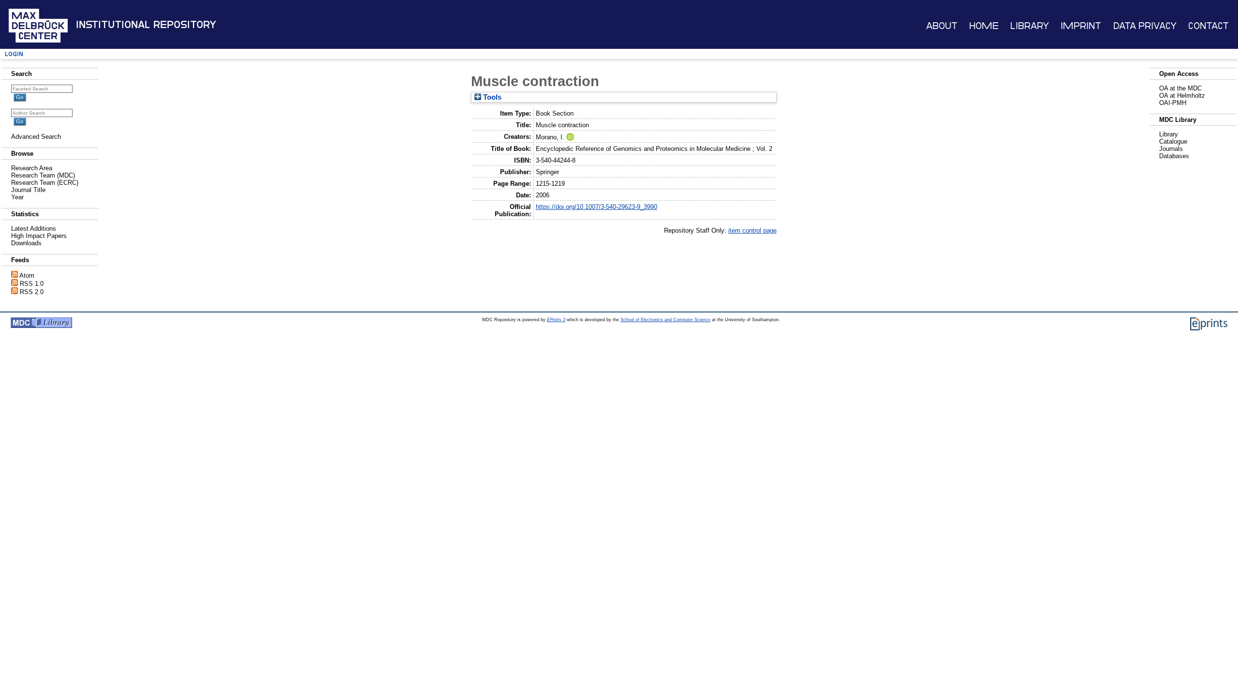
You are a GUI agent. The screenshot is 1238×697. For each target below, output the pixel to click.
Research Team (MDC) (43, 175)
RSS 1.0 (32, 283)
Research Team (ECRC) (44, 182)
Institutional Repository (146, 25)
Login (14, 54)
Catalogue (1173, 141)
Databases (1174, 156)
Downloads (26, 243)
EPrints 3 (556, 319)
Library (1029, 25)
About (942, 25)
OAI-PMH (1172, 102)
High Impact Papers (39, 235)
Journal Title (28, 189)
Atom (26, 275)
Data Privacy (1145, 25)
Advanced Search (36, 136)
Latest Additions (33, 228)
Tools (491, 97)
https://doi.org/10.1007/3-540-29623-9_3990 (596, 206)
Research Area (31, 168)
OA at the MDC (1180, 88)
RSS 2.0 (32, 292)
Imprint (1081, 25)
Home (984, 25)
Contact (1208, 25)
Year (17, 197)
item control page (752, 230)
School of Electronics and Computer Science (665, 319)
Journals (1171, 148)
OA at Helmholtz (1182, 95)
